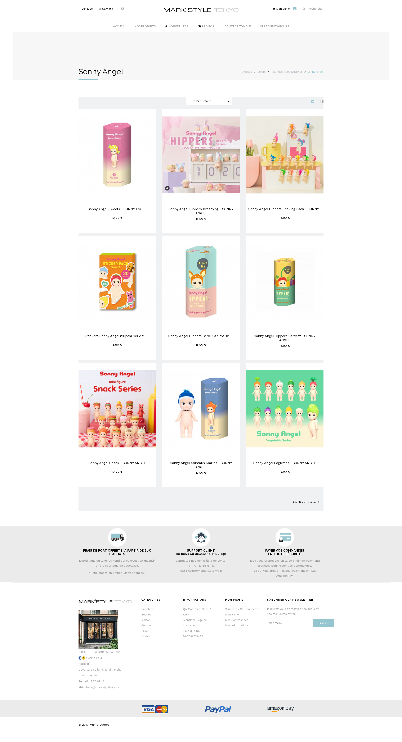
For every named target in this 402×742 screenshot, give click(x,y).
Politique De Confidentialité (193, 633)
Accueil (247, 71)
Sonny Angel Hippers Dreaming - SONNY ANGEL (201, 211)
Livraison (189, 625)
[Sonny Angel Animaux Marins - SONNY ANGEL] (201, 408)
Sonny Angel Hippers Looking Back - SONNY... (284, 209)
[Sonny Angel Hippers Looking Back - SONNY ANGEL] (284, 154)
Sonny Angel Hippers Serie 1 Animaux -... (201, 336)
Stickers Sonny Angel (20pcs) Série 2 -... (117, 336)
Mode (145, 636)
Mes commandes (236, 620)
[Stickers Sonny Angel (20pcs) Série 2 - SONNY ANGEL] (117, 281)
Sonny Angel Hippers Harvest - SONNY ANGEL (285, 338)
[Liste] (322, 102)
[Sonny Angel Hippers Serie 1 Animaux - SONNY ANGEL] (201, 281)
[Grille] (316, 102)
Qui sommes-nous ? (197, 609)
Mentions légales (195, 620)
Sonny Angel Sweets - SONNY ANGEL (117, 209)
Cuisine (146, 625)
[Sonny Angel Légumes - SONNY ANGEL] (284, 408)
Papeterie (147, 609)
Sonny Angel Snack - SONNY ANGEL (117, 463)
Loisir (144, 630)
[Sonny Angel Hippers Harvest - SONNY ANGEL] (284, 281)
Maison (146, 620)
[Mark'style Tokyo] (201, 9)
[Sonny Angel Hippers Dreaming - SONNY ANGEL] (201, 154)
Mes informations (237, 625)
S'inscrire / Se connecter (242, 609)
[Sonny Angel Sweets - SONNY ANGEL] (117, 154)
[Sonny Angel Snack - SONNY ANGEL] (117, 408)
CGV (186, 614)
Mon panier (232, 614)
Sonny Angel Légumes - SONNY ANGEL (284, 463)
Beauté (146, 614)
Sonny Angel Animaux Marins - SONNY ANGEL (201, 465)
